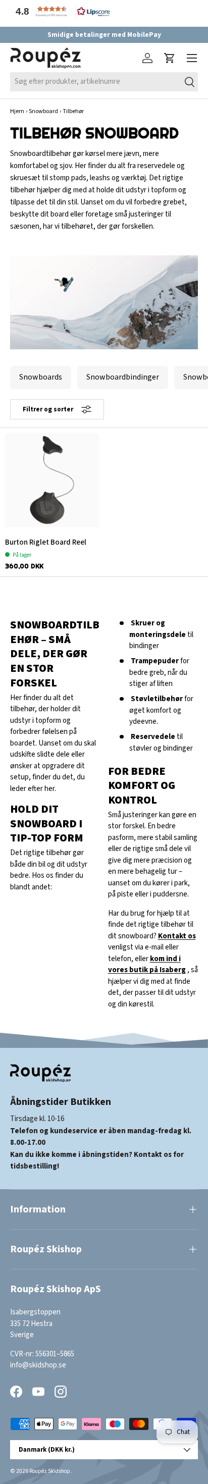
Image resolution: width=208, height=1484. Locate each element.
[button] (60, 11)
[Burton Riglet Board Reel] (52, 480)
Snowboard (43, 111)
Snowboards (40, 377)
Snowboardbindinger (122, 377)
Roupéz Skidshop (49, 1471)
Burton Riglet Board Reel (45, 542)
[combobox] (104, 81)
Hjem (17, 111)
